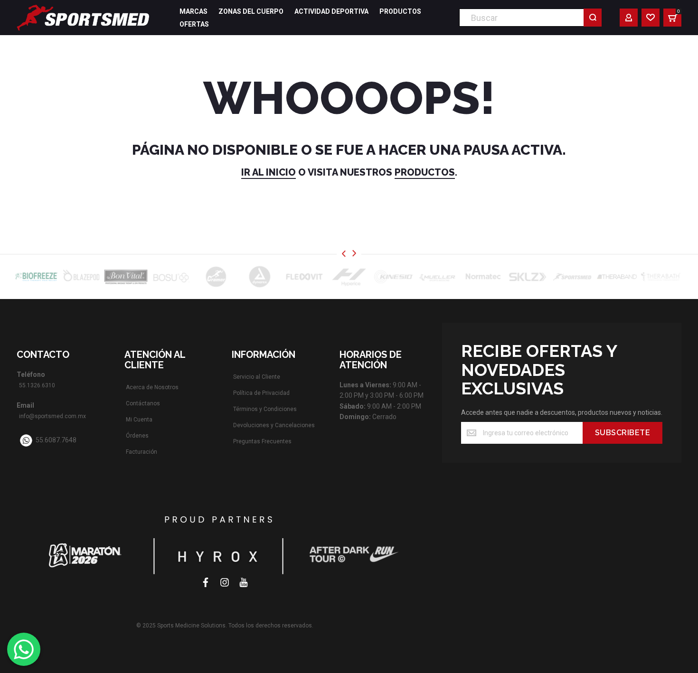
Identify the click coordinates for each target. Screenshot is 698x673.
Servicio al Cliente (256, 377)
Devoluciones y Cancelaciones (274, 425)
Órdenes (137, 435)
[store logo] (83, 17)
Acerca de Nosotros (152, 387)
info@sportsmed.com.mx (52, 416)
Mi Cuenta (139, 419)
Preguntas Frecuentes (262, 441)
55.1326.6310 (37, 385)
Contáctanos (143, 403)
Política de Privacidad (261, 393)
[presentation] (344, 254)
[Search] (593, 18)
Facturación (141, 452)
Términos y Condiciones (265, 409)
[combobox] (530, 18)
